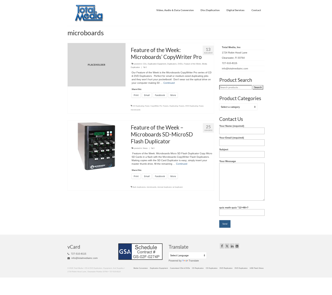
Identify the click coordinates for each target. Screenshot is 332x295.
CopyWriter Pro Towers (159, 106)
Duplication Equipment (157, 64)
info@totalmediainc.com (235, 68)
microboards (135, 110)
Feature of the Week (192, 64)
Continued (169, 82)
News (145, 148)
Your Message (227, 161)
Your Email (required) (231, 137)
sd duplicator (178, 187)
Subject (223, 149)
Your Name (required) (231, 126)
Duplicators (172, 64)
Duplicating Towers (176, 106)
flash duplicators (139, 187)
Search (258, 87)
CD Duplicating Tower (141, 106)
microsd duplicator (164, 187)
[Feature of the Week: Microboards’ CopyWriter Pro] (97, 64)
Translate (194, 260)
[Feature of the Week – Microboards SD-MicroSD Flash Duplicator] (96, 146)
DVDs (180, 64)
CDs (145, 64)
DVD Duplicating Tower (194, 106)
